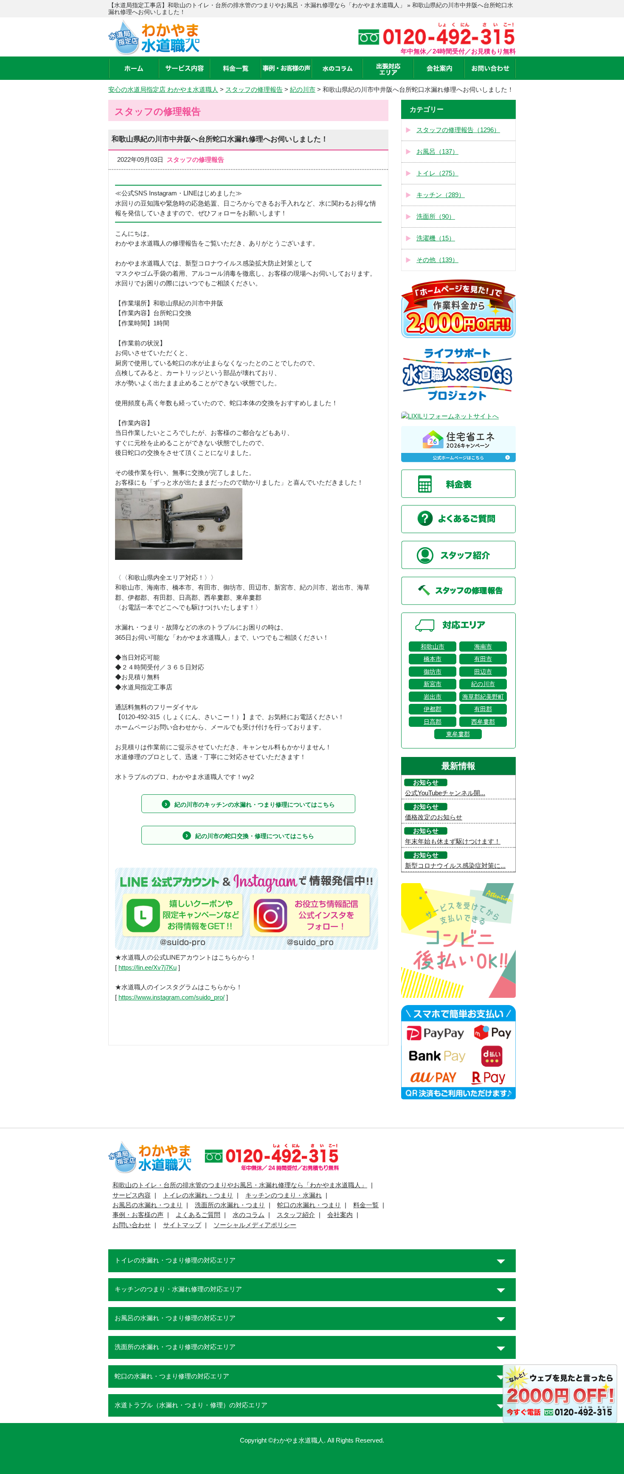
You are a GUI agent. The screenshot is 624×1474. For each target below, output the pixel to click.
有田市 (483, 658)
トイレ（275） (437, 173)
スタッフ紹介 (296, 1214)
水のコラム (248, 1214)
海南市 (483, 646)
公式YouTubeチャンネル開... (445, 793)
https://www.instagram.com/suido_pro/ (171, 997)
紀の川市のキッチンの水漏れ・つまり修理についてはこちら (254, 804)
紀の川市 (483, 684)
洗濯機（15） (435, 238)
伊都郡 (432, 709)
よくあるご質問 (198, 1214)
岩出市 (432, 696)
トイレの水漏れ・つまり (198, 1195)
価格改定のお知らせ (433, 817)
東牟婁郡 (458, 734)
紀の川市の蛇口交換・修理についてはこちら (254, 836)
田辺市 (483, 671)
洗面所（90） (435, 216)
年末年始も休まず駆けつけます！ (452, 841)
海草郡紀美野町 (483, 696)
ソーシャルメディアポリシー (255, 1225)
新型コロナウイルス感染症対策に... (455, 865)
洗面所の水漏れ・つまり (230, 1205)
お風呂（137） (437, 151)
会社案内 (340, 1214)
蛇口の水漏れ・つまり (309, 1205)
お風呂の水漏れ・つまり (147, 1205)
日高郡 (432, 721)
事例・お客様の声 (137, 1214)
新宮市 (432, 684)
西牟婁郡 (483, 721)
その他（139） (437, 260)
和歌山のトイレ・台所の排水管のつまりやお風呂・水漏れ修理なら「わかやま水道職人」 (239, 1185)
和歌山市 (432, 646)
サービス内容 (131, 1195)
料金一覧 (366, 1205)
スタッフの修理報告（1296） (458, 130)
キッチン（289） (440, 195)
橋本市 (432, 658)
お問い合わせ (131, 1225)
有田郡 (483, 709)
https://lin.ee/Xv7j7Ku (147, 967)
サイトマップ (182, 1225)
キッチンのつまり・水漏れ (283, 1195)
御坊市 (432, 671)
